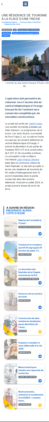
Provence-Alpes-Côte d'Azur (30, 22)
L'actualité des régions (9, 22)
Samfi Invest (35, 123)
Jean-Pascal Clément (28, 159)
